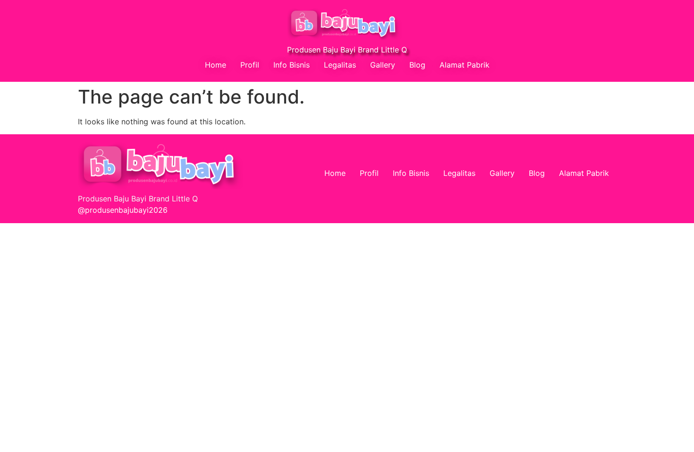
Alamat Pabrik (465, 65)
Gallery (382, 65)
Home (215, 65)
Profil (249, 65)
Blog (417, 65)
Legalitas (340, 65)
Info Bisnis (291, 65)
